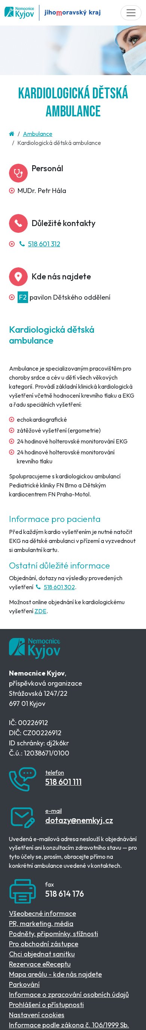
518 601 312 (44, 244)
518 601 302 (59, 587)
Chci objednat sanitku (42, 954)
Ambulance (37, 133)
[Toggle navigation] (131, 12)
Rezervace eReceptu (40, 964)
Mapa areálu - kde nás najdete (55, 974)
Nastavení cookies (36, 1014)
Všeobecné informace (42, 913)
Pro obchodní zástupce (43, 944)
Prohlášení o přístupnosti (46, 1004)
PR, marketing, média (41, 923)
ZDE (40, 611)
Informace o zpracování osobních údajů (69, 994)
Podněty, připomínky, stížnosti (53, 933)
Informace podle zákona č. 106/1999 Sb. (69, 1025)
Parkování (24, 984)
